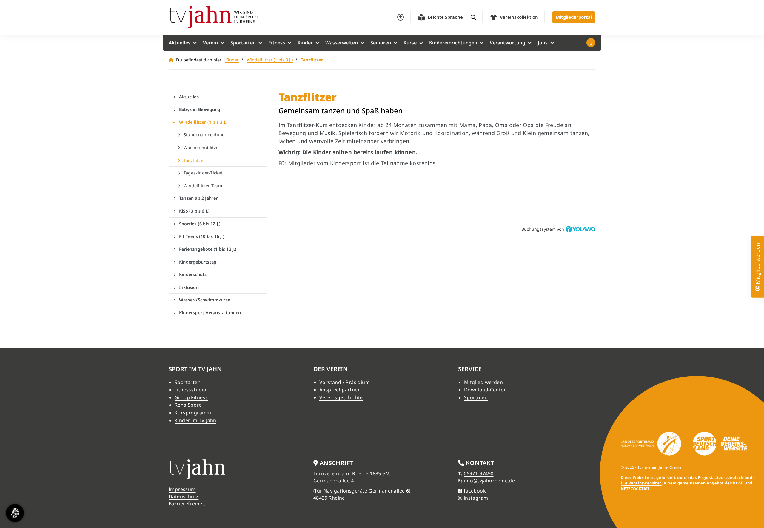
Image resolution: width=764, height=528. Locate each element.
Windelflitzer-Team (203, 185)
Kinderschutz (193, 274)
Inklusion (189, 287)
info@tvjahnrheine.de (489, 480)
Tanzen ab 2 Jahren (199, 198)
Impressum (182, 489)
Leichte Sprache (445, 17)
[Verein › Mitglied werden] (757, 287)
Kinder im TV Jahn (195, 420)
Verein (210, 42)
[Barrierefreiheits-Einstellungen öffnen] (400, 17)
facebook (474, 490)
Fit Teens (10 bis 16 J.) (201, 236)
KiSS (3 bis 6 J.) (194, 211)
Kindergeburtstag (197, 262)
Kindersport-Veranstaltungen (210, 312)
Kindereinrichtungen (453, 42)
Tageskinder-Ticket (203, 173)
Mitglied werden (483, 382)
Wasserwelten (341, 42)
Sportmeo (476, 397)
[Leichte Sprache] (421, 17)
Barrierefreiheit (187, 503)
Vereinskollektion (519, 17)
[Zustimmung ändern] (15, 513)
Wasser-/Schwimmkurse (204, 300)
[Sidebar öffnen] (590, 42)
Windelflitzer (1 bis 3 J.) (270, 60)
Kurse (410, 42)
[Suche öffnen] (473, 17)
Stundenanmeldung (204, 134)
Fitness (276, 42)
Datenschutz (183, 496)
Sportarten (243, 42)
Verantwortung (507, 42)
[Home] (213, 17)
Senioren (380, 42)
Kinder (305, 42)
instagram (475, 498)
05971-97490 (478, 473)
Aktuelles (179, 42)
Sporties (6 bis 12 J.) (200, 224)
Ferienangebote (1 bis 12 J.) (208, 249)
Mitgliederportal (574, 17)
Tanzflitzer (194, 160)
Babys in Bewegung (199, 109)
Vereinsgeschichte (341, 397)
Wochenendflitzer (202, 147)
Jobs (543, 42)
